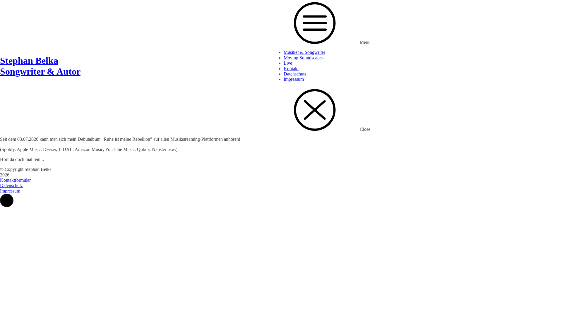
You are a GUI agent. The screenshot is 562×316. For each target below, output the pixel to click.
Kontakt (291, 68)
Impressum (294, 79)
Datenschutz (295, 73)
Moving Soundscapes (303, 57)
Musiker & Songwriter (304, 52)
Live (288, 63)
